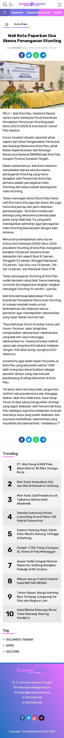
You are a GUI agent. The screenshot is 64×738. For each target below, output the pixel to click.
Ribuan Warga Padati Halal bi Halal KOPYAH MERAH (37, 581)
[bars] (58, 4)
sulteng (12, 651)
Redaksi (16, 48)
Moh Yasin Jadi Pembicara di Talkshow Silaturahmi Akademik (37, 499)
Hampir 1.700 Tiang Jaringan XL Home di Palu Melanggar (37, 549)
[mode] (11, 4)
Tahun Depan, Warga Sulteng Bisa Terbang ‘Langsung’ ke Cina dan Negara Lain (37, 596)
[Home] (5, 12)
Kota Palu (20, 24)
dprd (10, 645)
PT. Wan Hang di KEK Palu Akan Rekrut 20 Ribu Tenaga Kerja (37, 468)
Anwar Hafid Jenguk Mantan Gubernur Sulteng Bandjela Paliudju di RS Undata (37, 565)
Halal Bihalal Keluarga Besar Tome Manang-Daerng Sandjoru (37, 613)
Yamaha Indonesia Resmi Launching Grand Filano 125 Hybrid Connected (36, 517)
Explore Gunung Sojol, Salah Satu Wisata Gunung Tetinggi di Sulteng (38, 534)
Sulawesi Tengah (19, 639)
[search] (5, 4)
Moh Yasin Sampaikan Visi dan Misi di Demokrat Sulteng (37, 484)
